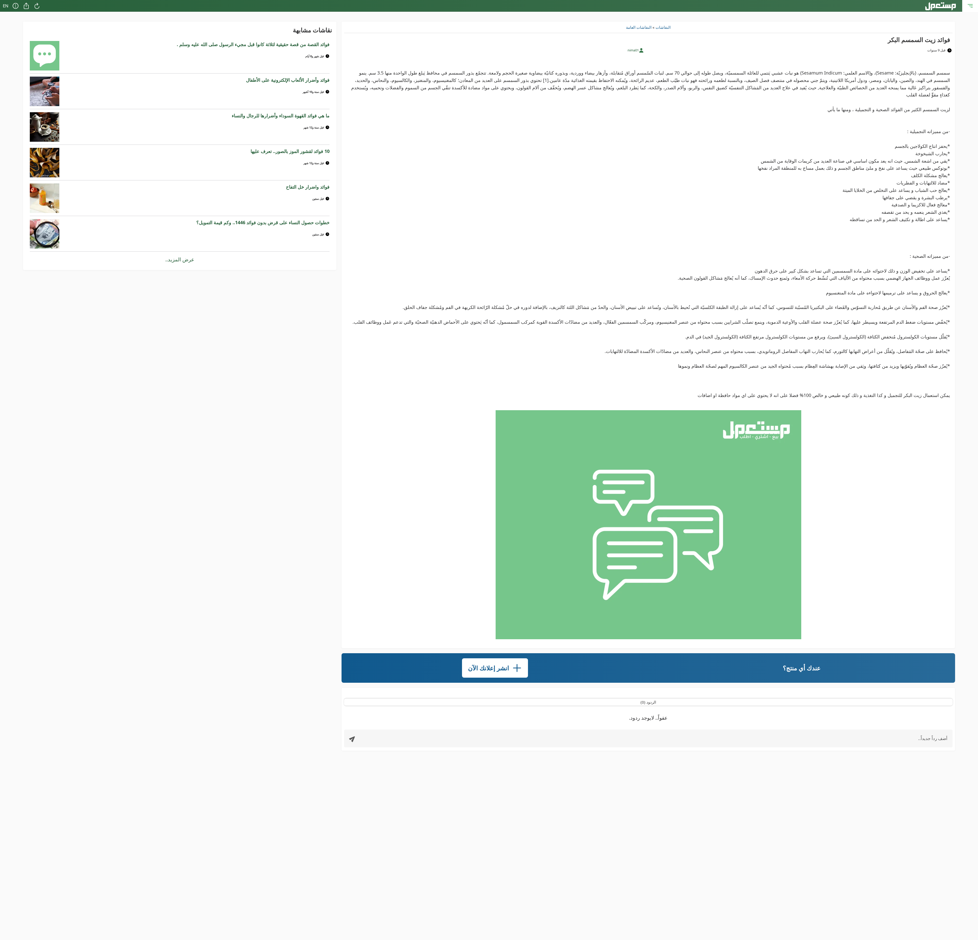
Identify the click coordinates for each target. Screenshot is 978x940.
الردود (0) (648, 702)
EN (5, 6)
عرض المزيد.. (179, 259)
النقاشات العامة (638, 27)
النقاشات (663, 27)
